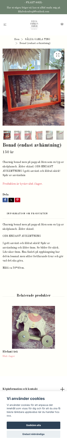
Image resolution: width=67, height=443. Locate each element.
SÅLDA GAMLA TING (37, 39)
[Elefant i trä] (33, 327)
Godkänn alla (33, 425)
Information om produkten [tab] (27, 214)
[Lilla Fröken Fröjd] (34, 25)
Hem (16, 39)
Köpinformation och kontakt (20, 389)
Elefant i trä (10, 351)
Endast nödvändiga (33, 434)
